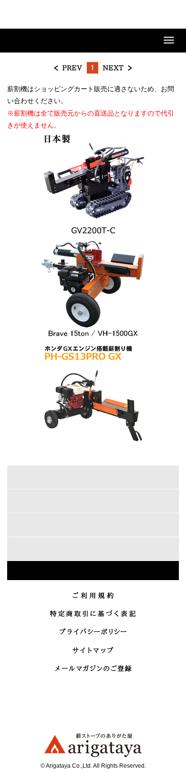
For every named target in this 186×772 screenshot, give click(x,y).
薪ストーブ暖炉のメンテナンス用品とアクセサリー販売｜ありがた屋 (40, 16)
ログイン (121, 15)
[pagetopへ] (93, 570)
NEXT (117, 68)
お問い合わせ (145, 15)
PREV (68, 68)
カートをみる (168, 15)
